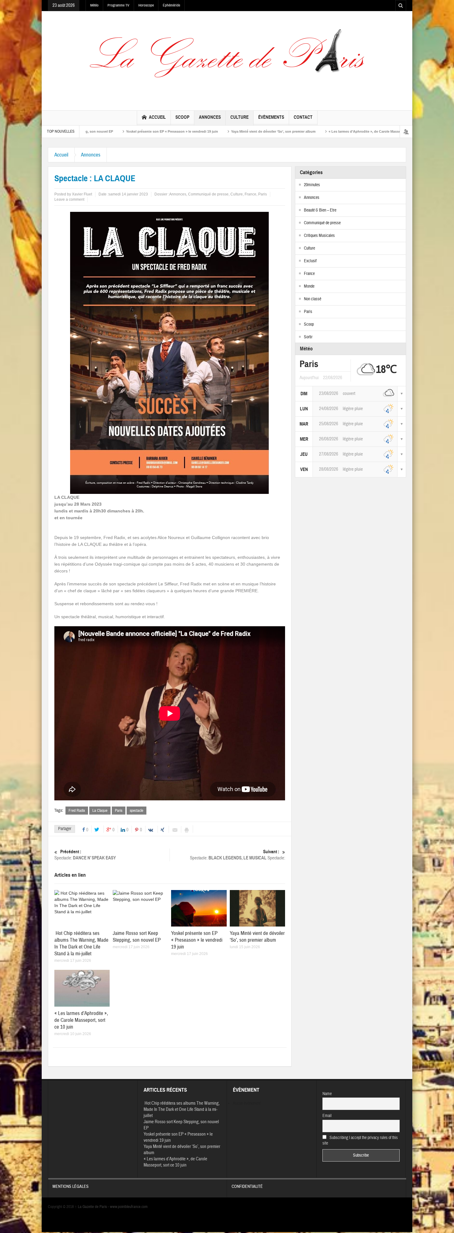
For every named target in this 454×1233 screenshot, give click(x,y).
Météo (94, 5)
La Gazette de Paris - (92, 1206)
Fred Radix (77, 810)
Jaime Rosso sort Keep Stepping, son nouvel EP (137, 936)
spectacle (136, 810)
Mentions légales (71, 1186)
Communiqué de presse (208, 194)
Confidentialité (247, 1186)
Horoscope (146, 5)
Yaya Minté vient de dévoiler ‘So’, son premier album (216, 131)
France (250, 194)
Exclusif (310, 261)
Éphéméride (171, 5)
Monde (309, 286)
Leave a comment (69, 199)
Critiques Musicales (319, 235)
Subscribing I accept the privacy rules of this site (360, 1140)
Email (327, 1116)
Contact (303, 117)
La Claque (99, 810)
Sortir (308, 337)
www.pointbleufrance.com (129, 1206)
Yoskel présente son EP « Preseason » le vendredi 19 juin (115, 131)
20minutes (312, 185)
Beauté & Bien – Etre (320, 210)
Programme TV (118, 5)
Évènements (271, 117)
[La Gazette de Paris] (227, 59)
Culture (239, 117)
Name (327, 1094)
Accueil (157, 117)
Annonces (210, 117)
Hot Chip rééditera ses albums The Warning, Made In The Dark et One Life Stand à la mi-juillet (81, 943)
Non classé (312, 299)
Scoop (182, 117)
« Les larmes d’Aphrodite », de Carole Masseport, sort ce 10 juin (323, 131)
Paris (262, 194)
